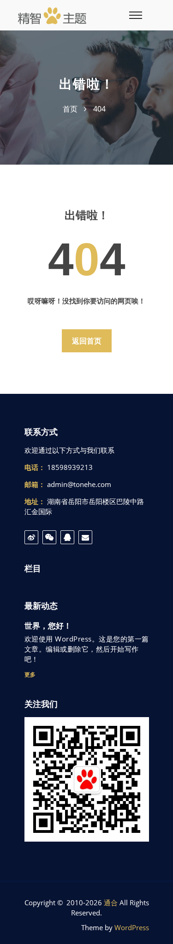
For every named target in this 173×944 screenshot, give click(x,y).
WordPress (131, 927)
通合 (111, 902)
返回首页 (86, 341)
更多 (30, 674)
